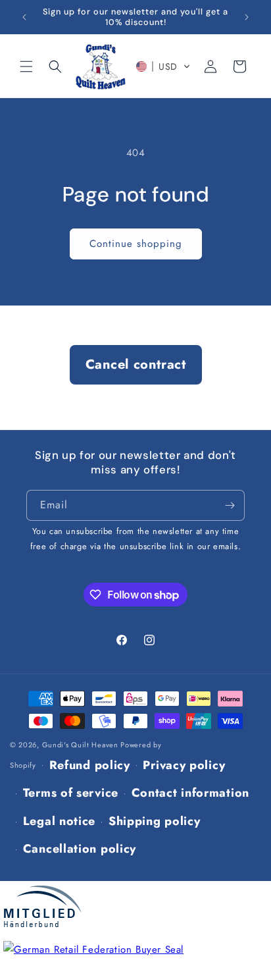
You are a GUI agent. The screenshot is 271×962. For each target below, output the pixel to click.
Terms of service (70, 792)
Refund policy (89, 765)
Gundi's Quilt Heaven (80, 744)
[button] (26, 66)
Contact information (190, 792)
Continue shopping (135, 243)
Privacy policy (184, 765)
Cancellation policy (79, 848)
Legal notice (59, 821)
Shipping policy (155, 821)
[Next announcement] (246, 17)
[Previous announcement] (24, 17)
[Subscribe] (229, 505)
